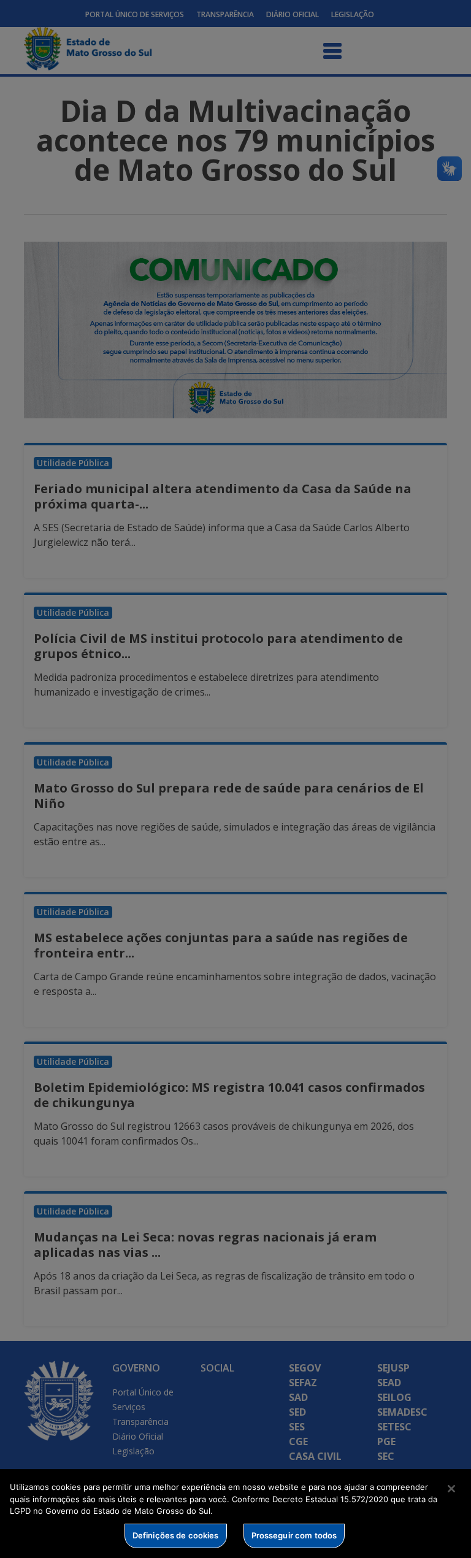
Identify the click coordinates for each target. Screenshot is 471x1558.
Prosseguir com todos (294, 1535)
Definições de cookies (175, 1535)
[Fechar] (451, 1488)
